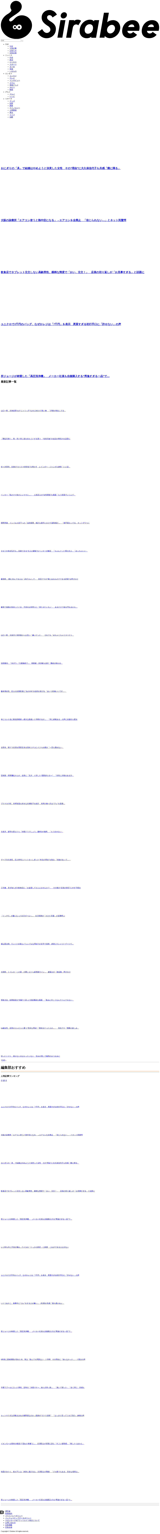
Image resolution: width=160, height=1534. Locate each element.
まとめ (12, 67)
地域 (11, 69)
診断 (11, 117)
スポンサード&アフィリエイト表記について (22, 1520)
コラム (12, 83)
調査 (11, 106)
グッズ (12, 101)
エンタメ (13, 76)
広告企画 (13, 53)
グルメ (12, 94)
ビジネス (13, 62)
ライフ (12, 115)
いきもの (13, 71)
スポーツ (13, 64)
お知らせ (13, 51)
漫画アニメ (14, 85)
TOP (11, 46)
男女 (11, 112)
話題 (11, 103)
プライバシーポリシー (14, 1516)
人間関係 (13, 110)
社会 (11, 57)
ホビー (12, 87)
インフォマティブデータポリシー (18, 1518)
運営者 (7, 1511)
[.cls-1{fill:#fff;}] (80, 38)
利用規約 (8, 1513)
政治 (11, 60)
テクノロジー (15, 108)
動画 (11, 90)
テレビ (12, 78)
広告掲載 (8, 1525)
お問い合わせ (10, 1523)
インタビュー (15, 80)
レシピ (12, 96)
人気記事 (13, 48)
